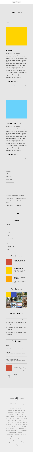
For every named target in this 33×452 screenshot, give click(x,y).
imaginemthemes (9, 198)
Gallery (9, 229)
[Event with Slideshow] (9, 262)
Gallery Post (10, 50)
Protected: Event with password (19, 277)
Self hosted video (10, 182)
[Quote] (9, 376)
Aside (8, 224)
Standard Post (9, 179)
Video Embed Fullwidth (12, 359)
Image (8, 232)
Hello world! (9, 173)
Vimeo (7, 345)
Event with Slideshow (19, 260)
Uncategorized (10, 246)
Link (8, 235)
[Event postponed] (9, 270)
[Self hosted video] (9, 368)
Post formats (10, 238)
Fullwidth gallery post (13, 123)
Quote (8, 240)
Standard (9, 243)
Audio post (8, 184)
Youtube (8, 352)
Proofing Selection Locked (20, 198)
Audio (8, 227)
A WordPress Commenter (11, 192)
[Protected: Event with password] (9, 279)
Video (8, 249)
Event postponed (18, 268)
